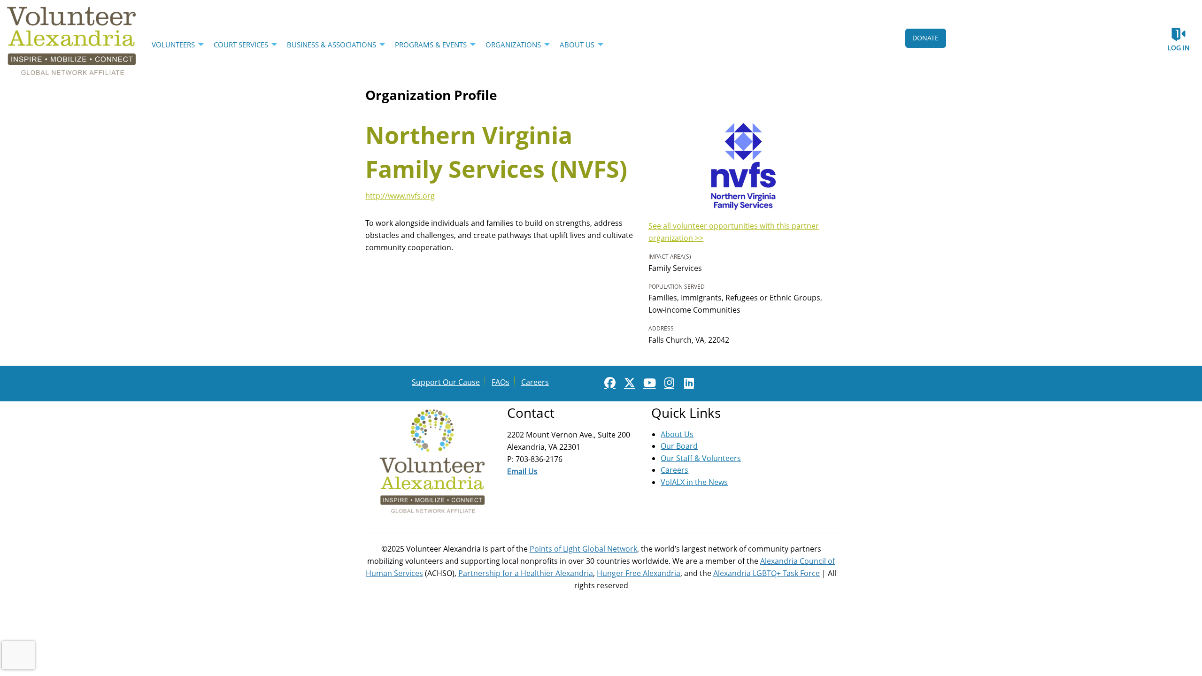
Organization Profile (431, 95)
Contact (531, 413)
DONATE (925, 37)
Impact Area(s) (669, 257)
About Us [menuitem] (577, 44)
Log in (1179, 47)
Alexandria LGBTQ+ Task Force (766, 573)
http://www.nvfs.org (400, 196)
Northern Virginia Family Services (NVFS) (496, 152)
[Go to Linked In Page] (687, 383)
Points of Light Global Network (583, 549)
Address (661, 328)
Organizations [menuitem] (513, 44)
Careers (535, 382)
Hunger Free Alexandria (638, 573)
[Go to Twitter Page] (628, 383)
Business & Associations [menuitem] (331, 44)
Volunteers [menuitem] (173, 44)
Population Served (676, 287)
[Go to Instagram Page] (667, 383)
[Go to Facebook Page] (608, 383)
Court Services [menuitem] (241, 44)
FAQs (500, 382)
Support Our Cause (446, 382)
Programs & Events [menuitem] (431, 44)
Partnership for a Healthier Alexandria (525, 573)
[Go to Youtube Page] (647, 383)
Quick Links (686, 413)
